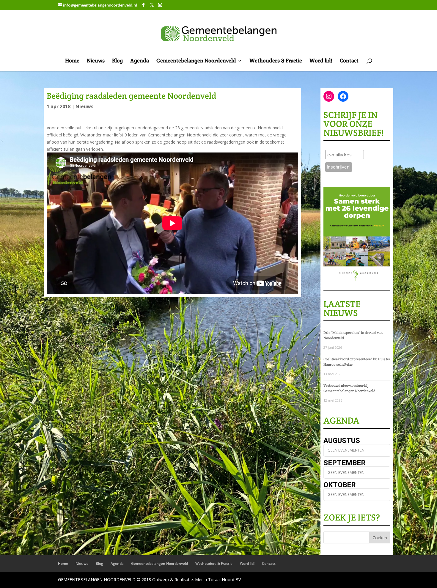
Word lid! (320, 61)
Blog (117, 61)
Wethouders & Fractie (275, 61)
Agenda (139, 61)
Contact (349, 61)
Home (72, 61)
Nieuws (96, 61)
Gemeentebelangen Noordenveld (196, 61)
